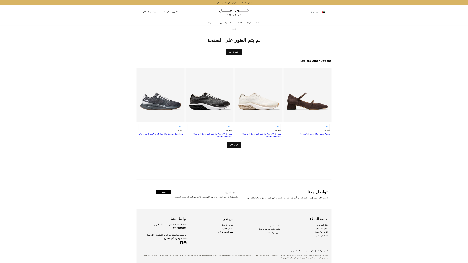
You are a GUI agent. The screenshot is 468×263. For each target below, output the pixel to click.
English (314, 12)
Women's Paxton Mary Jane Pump (315, 134)
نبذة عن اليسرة (228, 228)
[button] (323, 12)
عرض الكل (234, 145)
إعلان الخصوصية (309, 251)
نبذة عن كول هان (227, 225)
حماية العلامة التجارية (226, 232)
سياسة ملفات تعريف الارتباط (270, 229)
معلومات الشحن (322, 228)
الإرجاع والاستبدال (321, 232)
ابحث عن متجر (322, 235)
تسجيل (163, 192)
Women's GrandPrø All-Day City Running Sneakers (161, 134)
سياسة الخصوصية (180, 197)
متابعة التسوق (234, 52)
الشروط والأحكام (274, 233)
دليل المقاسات (322, 225)
